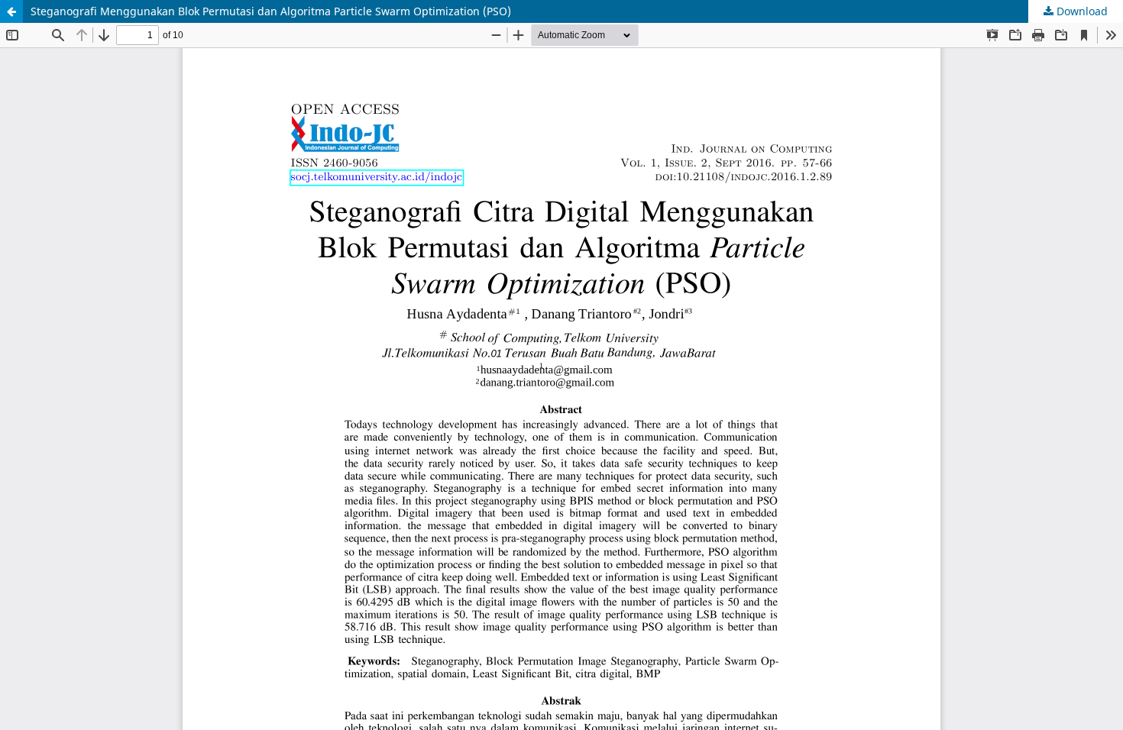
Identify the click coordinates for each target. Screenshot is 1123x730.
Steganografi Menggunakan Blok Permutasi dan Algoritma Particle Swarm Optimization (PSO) (271, 11)
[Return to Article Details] (11, 11)
